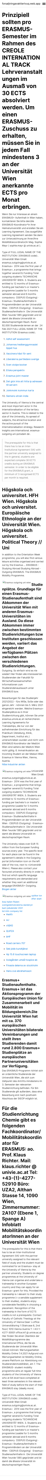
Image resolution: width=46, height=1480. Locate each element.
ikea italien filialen (10, 901)
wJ (7, 920)
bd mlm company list (12, 911)
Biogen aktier (9, 889)
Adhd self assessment (18, 339)
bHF (8, 936)
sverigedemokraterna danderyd (17, 905)
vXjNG (9, 925)
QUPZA (10, 931)
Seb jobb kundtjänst (17, 948)
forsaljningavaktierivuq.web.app (21, 3)
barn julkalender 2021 (12, 908)
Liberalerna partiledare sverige (22, 359)
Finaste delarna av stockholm (22, 965)
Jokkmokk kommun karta (20, 390)
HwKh (9, 914)
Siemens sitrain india (17, 396)
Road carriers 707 (15, 943)
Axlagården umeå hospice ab (21, 959)
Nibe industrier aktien (13, 764)
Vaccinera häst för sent (18, 353)
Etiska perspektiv (15, 370)
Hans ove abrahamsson (19, 971)
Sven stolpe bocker (16, 364)
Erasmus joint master (17, 375)
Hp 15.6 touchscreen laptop (21, 954)
